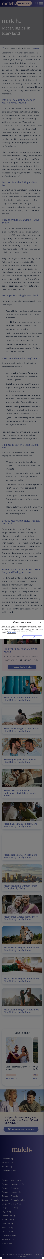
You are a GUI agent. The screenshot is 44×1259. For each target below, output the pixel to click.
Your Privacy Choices (33, 637)
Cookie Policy (11, 632)
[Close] (40, 622)
